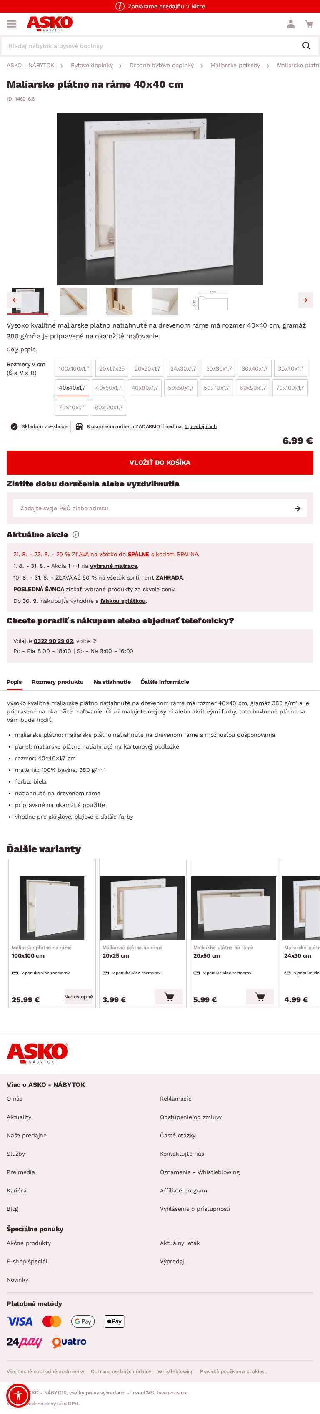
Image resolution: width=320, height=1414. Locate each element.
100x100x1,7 (74, 368)
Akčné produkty (29, 1243)
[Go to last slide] (14, 300)
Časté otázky (177, 1135)
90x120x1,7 (109, 407)
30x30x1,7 (219, 368)
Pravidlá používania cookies (232, 1371)
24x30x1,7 (183, 368)
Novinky (17, 1279)
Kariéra (16, 1190)
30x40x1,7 (255, 368)
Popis (14, 681)
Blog (12, 1208)
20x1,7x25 (112, 368)
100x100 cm (42, 952)
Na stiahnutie (112, 681)
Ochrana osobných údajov (121, 1371)
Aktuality (19, 1117)
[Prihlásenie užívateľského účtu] (291, 24)
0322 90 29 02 (53, 641)
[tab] (14, 683)
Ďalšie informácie (165, 681)
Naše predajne (27, 1135)
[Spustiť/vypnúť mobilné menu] (11, 24)
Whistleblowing (175, 1371)
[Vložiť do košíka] (169, 996)
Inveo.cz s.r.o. (172, 1393)
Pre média (21, 1172)
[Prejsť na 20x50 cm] (233, 908)
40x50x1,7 (108, 387)
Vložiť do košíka (160, 462)
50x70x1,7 (217, 387)
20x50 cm (223, 952)
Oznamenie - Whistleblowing (200, 1172)
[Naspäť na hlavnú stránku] (49, 24)
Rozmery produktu (58, 681)
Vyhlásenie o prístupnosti (195, 1208)
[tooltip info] (76, 534)
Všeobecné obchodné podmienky (45, 1371)
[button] (27, 301)
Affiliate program (183, 1190)
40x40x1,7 (72, 387)
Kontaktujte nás (182, 1153)
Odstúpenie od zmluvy (191, 1117)
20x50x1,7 (147, 368)
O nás (14, 1098)
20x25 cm (132, 952)
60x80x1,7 (253, 387)
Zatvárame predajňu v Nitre (166, 6)
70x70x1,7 (72, 407)
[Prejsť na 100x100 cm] (52, 908)
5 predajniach (201, 426)
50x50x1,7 (181, 387)
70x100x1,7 (290, 387)
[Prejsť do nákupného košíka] (309, 24)
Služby (16, 1153)
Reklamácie (176, 1098)
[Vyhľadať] (309, 46)
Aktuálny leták (180, 1243)
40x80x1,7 (145, 387)
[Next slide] (305, 300)
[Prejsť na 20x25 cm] (143, 908)
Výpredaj (172, 1261)
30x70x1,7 (291, 368)
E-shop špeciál (27, 1261)
